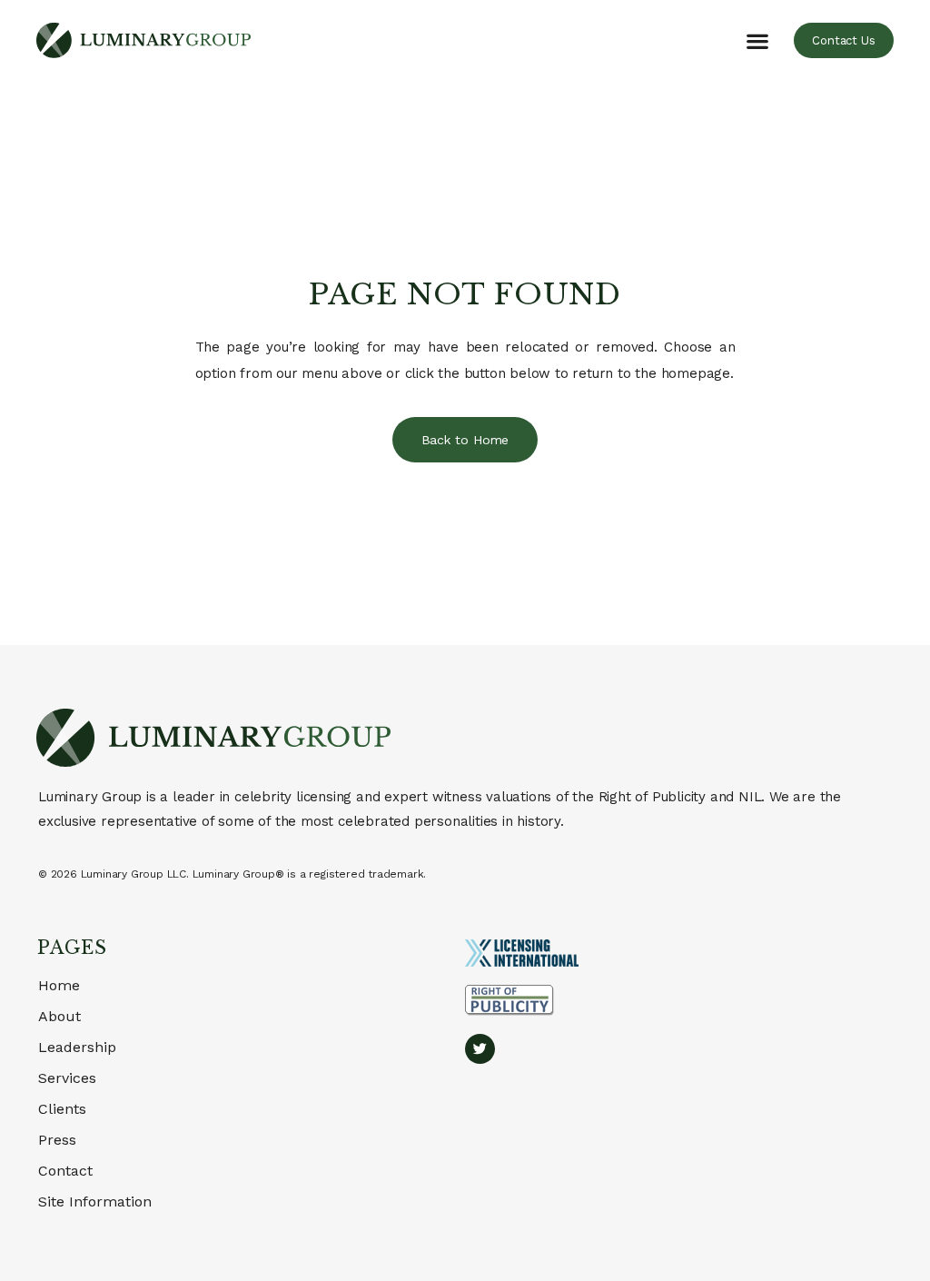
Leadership (77, 1047)
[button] (758, 40)
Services (67, 1078)
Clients (62, 1108)
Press (57, 1139)
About (59, 1016)
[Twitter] (480, 1049)
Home (59, 985)
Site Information (95, 1201)
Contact (65, 1170)
